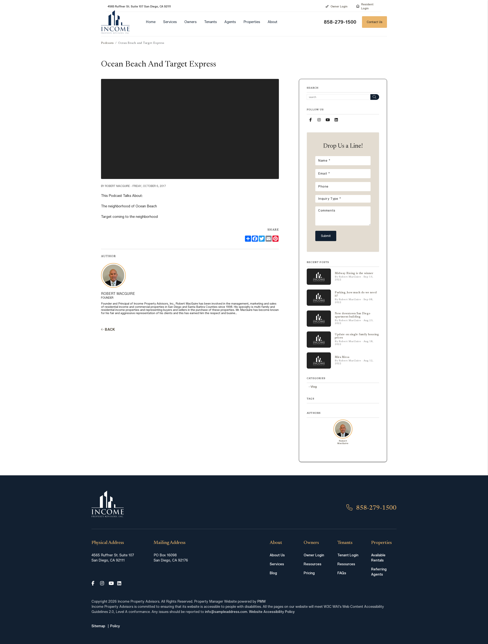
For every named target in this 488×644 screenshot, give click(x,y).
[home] (115, 22)
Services (170, 22)
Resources (312, 564)
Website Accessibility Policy (272, 612)
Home (151, 22)
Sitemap (98, 626)
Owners (190, 22)
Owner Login (339, 6)
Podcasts (107, 43)
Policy (115, 626)
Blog (273, 573)
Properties (251, 22)
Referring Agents (379, 572)
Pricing (309, 573)
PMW (261, 601)
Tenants (210, 22)
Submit (326, 236)
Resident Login (367, 6)
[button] (310, 120)
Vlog (314, 386)
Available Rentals (378, 557)
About (272, 22)
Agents (230, 22)
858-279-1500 (340, 22)
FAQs (341, 573)
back (109, 329)
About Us (277, 555)
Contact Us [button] (374, 22)
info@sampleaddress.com (226, 612)
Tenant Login (347, 555)
